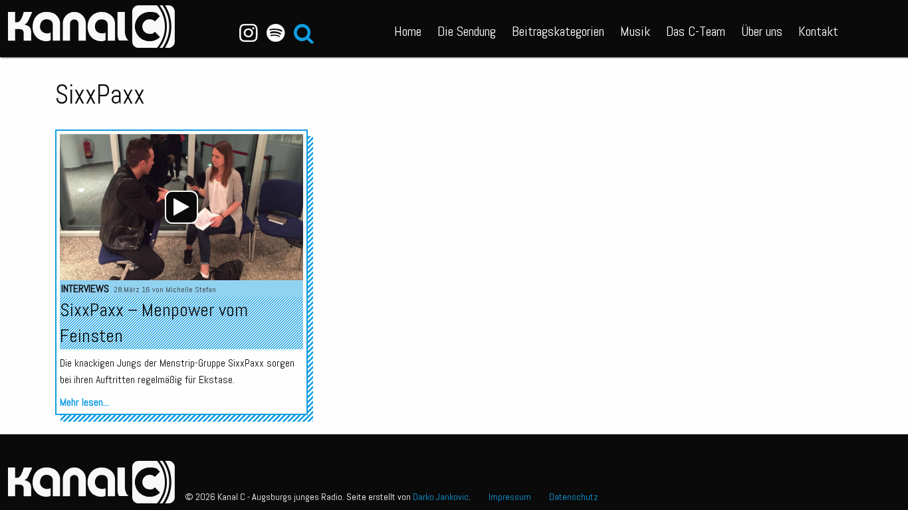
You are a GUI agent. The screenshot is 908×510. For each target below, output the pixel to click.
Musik (635, 31)
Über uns (761, 31)
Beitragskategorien (558, 31)
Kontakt (818, 31)
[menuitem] (407, 28)
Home (407, 31)
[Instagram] (249, 33)
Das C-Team (695, 31)
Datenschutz (573, 497)
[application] (181, 207)
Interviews (85, 289)
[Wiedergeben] (181, 207)
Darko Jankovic (441, 497)
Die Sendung (466, 31)
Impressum (510, 497)
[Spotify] (275, 33)
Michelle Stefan (191, 289)
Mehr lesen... (84, 402)
